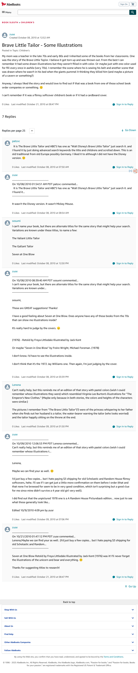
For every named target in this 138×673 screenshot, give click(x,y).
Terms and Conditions (113, 656)
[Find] (132, 12)
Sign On (124, 4)
